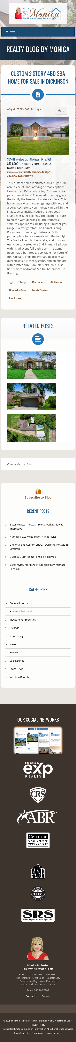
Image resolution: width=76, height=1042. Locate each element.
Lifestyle (14, 628)
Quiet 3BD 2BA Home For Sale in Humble (33, 556)
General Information (21, 603)
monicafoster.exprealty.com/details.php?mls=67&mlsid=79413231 (28, 174)
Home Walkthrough (21, 611)
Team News (16, 669)
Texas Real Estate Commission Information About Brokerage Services (38, 1028)
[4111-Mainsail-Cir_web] (31, 365)
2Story (22, 282)
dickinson (56, 282)
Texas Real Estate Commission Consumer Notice (38, 1032)
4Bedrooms (38, 282)
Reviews (14, 652)
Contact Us (32, 996)
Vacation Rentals (19, 677)
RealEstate (15, 298)
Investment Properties (23, 619)
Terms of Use (63, 1020)
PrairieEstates (40, 290)
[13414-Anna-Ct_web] (31, 428)
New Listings (17, 636)
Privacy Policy (38, 1024)
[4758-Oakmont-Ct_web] (31, 396)
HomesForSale (17, 290)
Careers (46, 996)
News (13, 644)
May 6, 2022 (15, 109)
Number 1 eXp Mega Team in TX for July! (33, 536)
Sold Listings (33, 109)
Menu (13, 31)
